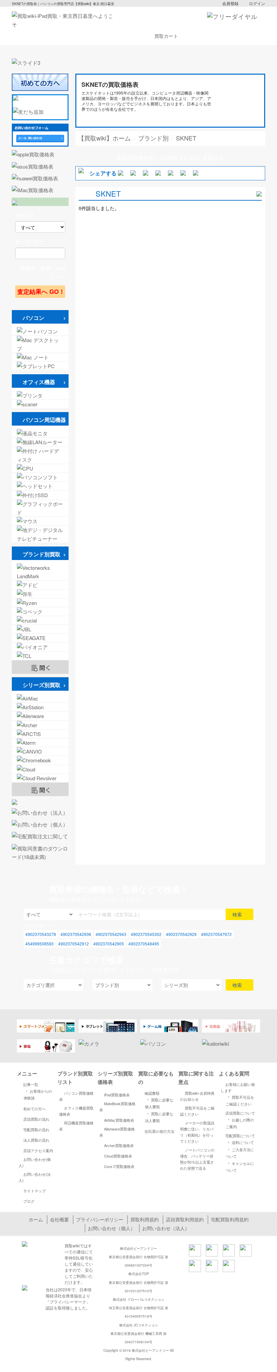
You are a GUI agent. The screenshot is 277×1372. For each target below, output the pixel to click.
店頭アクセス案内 (38, 1150)
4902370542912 (73, 943)
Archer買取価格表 (119, 1145)
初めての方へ (34, 1108)
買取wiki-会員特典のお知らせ (197, 1096)
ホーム (36, 1219)
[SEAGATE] (40, 638)
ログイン (257, 3)
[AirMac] (40, 698)
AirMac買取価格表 (119, 1120)
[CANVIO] (40, 751)
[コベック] (40, 611)
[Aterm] (40, 742)
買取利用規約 (144, 1219)
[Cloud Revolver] (40, 778)
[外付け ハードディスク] (40, 455)
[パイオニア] (40, 647)
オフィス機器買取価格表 (76, 1111)
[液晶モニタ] (40, 433)
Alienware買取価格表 (117, 1132)
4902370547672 (216, 934)
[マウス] (40, 521)
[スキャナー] (40, 404)
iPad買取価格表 (117, 1094)
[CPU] (40, 468)
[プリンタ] (40, 395)
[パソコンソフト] (40, 477)
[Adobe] (40, 585)
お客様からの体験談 (38, 1093)
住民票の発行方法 (159, 1131)
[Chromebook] (40, 760)
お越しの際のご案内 (240, 1122)
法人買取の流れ (36, 1140)
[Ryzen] (40, 603)
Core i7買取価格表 (119, 1166)
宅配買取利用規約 (230, 1219)
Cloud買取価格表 (118, 1156)
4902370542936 (75, 934)
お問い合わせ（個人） (111, 1228)
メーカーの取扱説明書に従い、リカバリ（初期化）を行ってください (197, 1132)
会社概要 (59, 1219)
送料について (240, 1142)
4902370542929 (181, 934)
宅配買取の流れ (36, 1129)
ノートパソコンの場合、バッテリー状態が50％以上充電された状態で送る (197, 1159)
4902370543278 (40, 934)
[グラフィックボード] (40, 508)
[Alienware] (40, 716)
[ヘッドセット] (40, 486)
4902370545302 (146, 934)
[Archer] (40, 725)
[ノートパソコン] (40, 331)
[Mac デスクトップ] (40, 344)
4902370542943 (111, 934)
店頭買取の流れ (36, 1119)
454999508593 (39, 943)
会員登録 (230, 3)
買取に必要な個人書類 (159, 1102)
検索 (237, 914)
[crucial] (40, 620)
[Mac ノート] (40, 357)
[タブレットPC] (40, 366)
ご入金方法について (240, 1152)
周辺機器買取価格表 (76, 1126)
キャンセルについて (240, 1166)
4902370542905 (108, 943)
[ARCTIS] (40, 734)
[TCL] (40, 656)
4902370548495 (143, 943)
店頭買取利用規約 (185, 1219)
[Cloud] (40, 769)
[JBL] (40, 629)
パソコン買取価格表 (76, 1096)
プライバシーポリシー (99, 1219)
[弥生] (40, 593)
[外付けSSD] (40, 495)
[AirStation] (40, 707)
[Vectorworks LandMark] (40, 571)
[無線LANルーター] (40, 442)
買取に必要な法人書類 (159, 1116)
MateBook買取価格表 (117, 1106)
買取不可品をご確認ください (197, 1111)
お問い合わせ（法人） (166, 1228)
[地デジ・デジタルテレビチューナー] (40, 534)
